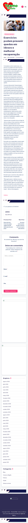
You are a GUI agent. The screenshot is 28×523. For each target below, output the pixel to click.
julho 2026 (5, 384)
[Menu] (25, 6)
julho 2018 (5, 454)
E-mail (6, 276)
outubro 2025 (6, 409)
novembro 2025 (7, 406)
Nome (5, 269)
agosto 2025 (6, 415)
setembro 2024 (7, 445)
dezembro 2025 (7, 403)
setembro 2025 (7, 412)
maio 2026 (5, 389)
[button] (8, 214)
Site (5, 283)
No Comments (20, 57)
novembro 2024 (7, 440)
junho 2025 (6, 420)
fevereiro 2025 (6, 431)
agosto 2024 (6, 448)
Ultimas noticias (9, 34)
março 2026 (6, 395)
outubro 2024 (6, 442)
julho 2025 (5, 417)
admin (7, 212)
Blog (4, 472)
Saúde (4, 480)
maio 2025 (5, 423)
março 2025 (6, 428)
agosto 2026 (6, 381)
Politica (5, 477)
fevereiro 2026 (6, 398)
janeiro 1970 (6, 462)
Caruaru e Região (7, 475)
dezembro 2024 (7, 437)
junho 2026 (6, 387)
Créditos (6, 195)
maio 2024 (5, 451)
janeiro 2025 (6, 434)
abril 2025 (5, 426)
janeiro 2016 (6, 456)
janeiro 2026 (6, 401)
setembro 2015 (6, 459)
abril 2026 (5, 392)
